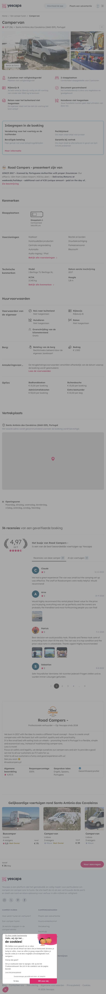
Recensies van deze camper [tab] (48, 558)
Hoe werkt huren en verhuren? (16, 916)
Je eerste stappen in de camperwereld (13, 928)
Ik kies (16, 981)
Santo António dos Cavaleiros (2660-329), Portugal (40, 27)
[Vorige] (5, 818)
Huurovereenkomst (47, 921)
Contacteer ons (16, 985)
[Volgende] (36, 818)
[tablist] (68, 558)
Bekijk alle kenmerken (40, 284)
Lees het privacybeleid (13, 972)
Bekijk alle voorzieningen (42, 257)
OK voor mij (43, 981)
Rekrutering (32, 985)
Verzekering (44, 926)
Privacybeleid (73, 985)
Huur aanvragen (92, 864)
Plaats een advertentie (49, 916)
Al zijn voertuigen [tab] (77, 558)
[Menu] (100, 6)
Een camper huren (11, 921)
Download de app (55, 6)
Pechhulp (42, 931)
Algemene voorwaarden (52, 985)
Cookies (86, 985)
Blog (4, 985)
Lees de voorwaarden (40, 371)
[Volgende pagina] (85, 686)
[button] (5, 990)
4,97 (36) (9, 27)
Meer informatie (13, 150)
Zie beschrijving (10, 183)
